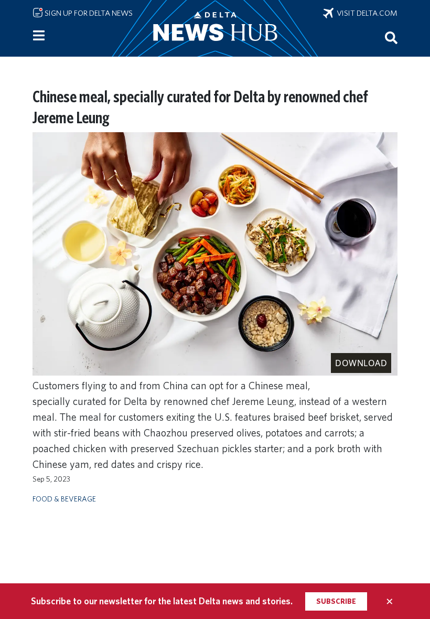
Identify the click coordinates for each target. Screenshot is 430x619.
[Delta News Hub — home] (215, 28)
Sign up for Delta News (88, 13)
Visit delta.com (365, 13)
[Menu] (38, 35)
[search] (391, 37)
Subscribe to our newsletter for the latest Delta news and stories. (162, 600)
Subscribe (336, 601)
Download (361, 363)
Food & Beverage (64, 498)
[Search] (391, 37)
